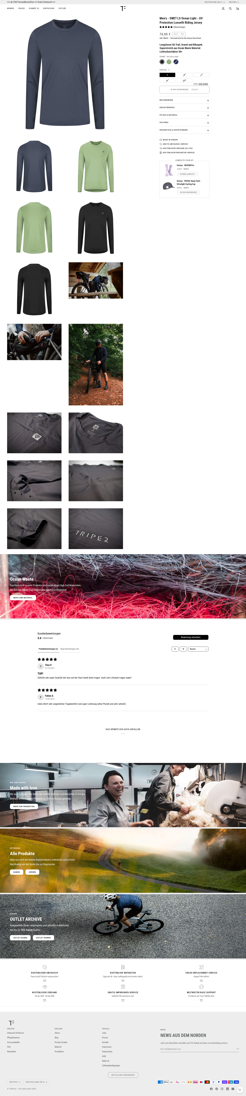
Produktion (59, 1051)
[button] (11, 8)
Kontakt (105, 1042)
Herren (32, 872)
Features (164, 122)
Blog (56, 1037)
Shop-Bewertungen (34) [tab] (69, 649)
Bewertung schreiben (190, 637)
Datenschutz (107, 1051)
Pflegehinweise (13, 1037)
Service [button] (10, 1029)
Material (58, 1047)
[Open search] (175, 649)
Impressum (106, 1047)
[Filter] (183, 649)
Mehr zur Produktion (24, 806)
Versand (174, 38)
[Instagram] (222, 1089)
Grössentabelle (13, 1042)
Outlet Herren (43, 938)
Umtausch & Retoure (15, 1033)
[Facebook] (211, 1089)
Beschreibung (166, 100)
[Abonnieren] (236, 1048)
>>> (44, 980)
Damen (16, 872)
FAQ (9, 1047)
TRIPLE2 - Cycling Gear (20, 1089)
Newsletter (11, 1051)
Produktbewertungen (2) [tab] (48, 649)
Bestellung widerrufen (123, 1075)
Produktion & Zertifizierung (174, 130)
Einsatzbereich (167, 107)
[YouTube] (233, 1089)
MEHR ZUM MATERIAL (23, 598)
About (57, 1033)
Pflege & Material (169, 115)
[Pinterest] (216, 1089)
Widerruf (105, 1061)
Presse (105, 1037)
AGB (104, 1056)
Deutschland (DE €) (214, 2)
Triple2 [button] (105, 1029)
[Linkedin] (227, 1089)
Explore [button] (58, 1029)
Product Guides (61, 1042)
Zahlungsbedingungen (111, 1065)
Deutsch (233, 2)
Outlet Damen (20, 938)
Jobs (104, 1033)
